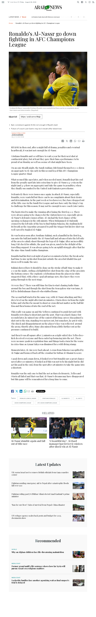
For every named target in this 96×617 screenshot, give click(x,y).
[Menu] (3, 2)
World (24, 17)
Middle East (16, 563)
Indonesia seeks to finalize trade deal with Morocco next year (51, 17)
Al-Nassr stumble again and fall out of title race (28, 442)
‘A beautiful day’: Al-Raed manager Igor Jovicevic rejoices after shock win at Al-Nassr (66, 443)
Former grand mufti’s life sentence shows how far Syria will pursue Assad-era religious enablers (38, 567)
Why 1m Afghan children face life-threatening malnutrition (38, 552)
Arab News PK (14, 2)
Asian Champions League (23, 403)
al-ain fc (79, 398)
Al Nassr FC (66, 398)
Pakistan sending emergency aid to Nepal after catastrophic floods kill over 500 (40, 484)
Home (11, 23)
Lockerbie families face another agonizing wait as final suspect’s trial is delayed (40, 581)
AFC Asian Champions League (47, 403)
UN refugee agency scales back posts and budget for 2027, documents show (36, 516)
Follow (41, 391)
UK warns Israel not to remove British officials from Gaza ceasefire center (40, 473)
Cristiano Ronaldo (48, 398)
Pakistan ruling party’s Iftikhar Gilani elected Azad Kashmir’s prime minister (41, 495)
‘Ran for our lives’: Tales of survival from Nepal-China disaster (38, 505)
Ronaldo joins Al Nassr (28, 398)
